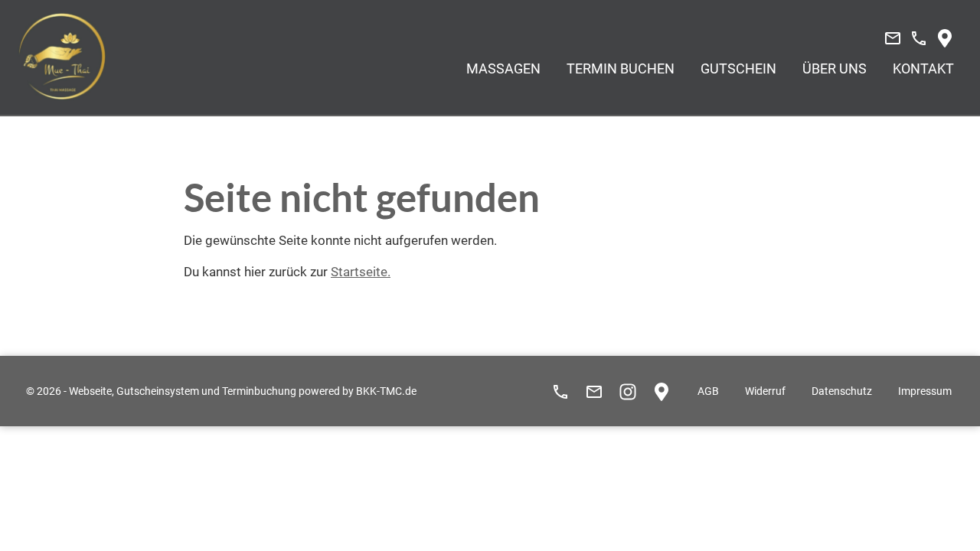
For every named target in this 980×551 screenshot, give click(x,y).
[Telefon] (919, 38)
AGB (708, 391)
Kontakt (923, 68)
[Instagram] (628, 392)
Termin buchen (621, 68)
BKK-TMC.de (386, 391)
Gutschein (738, 68)
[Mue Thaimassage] (61, 56)
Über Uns (834, 68)
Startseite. (360, 271)
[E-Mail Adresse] (893, 38)
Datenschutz (842, 391)
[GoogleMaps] (945, 38)
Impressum (925, 391)
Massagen (503, 68)
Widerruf (765, 391)
